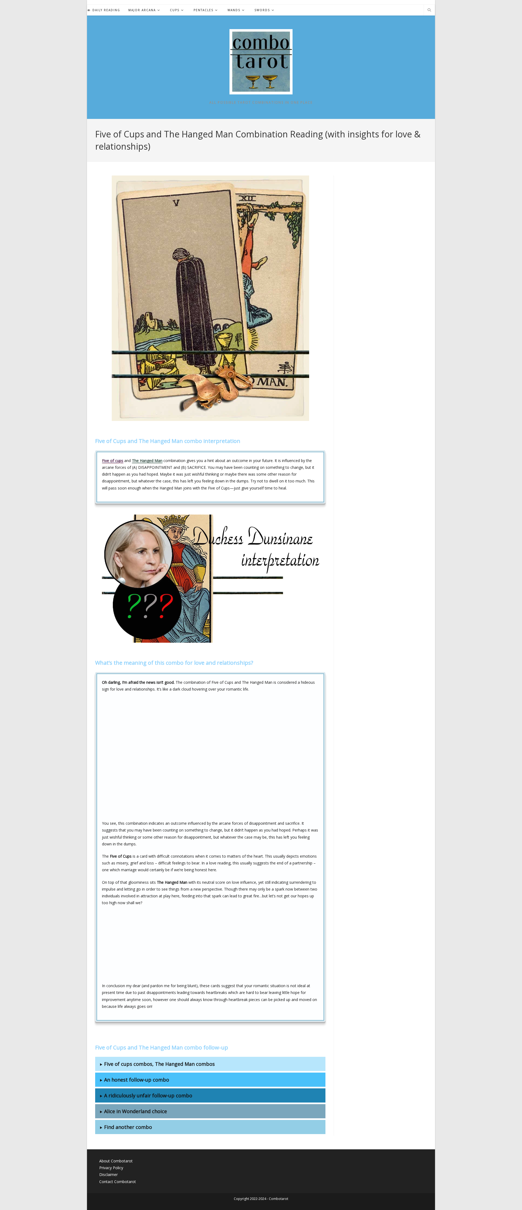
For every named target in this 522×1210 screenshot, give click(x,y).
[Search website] (429, 10)
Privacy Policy (111, 1167)
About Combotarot (116, 1160)
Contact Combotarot (117, 1181)
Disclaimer (108, 1174)
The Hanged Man (147, 460)
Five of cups (112, 460)
